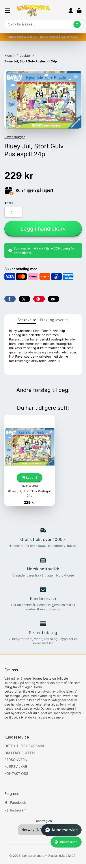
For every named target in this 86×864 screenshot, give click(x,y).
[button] (61, 830)
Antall (8, 203)
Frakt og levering (54, 320)
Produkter (24, 55)
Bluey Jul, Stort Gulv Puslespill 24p (29, 460)
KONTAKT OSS (16, 773)
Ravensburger (14, 137)
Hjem (8, 55)
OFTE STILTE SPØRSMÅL (24, 746)
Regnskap (70, 10)
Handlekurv (79, 10)
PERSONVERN (15, 760)
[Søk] (77, 24)
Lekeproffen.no (33, 855)
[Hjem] (33, 11)
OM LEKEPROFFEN (19, 753)
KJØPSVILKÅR (15, 766)
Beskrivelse (26, 320)
